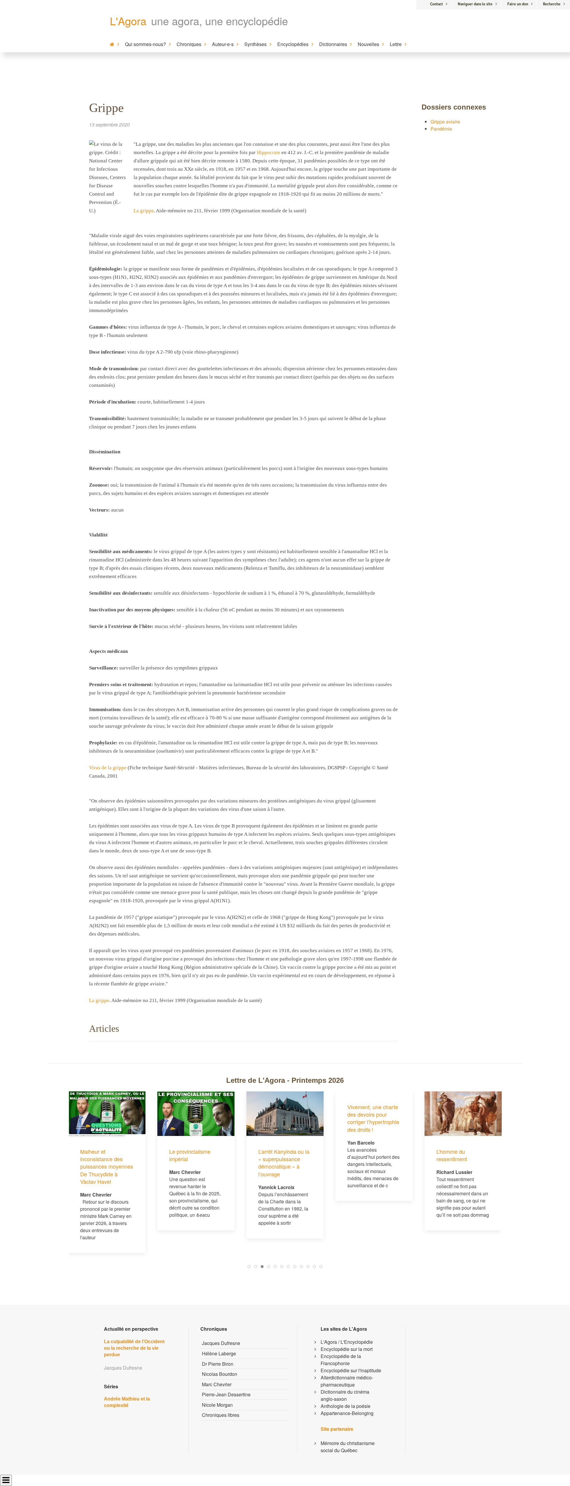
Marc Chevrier (217, 1384)
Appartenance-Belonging (347, 1413)
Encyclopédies (292, 44)
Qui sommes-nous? (145, 44)
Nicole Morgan (217, 1404)
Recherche (551, 4)
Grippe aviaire (445, 121)
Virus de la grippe (107, 767)
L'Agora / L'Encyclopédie (347, 1341)
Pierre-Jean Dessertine (226, 1394)
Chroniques (189, 44)
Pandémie (441, 128)
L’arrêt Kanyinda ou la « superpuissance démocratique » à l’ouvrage (283, 1163)
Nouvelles (368, 44)
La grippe (144, 210)
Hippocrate (268, 152)
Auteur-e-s (223, 44)
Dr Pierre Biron (217, 1363)
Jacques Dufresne (221, 1343)
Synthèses (255, 44)
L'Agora (128, 20)
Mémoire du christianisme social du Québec (348, 1447)
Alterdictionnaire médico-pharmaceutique (347, 1381)
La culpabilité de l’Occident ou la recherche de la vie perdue (134, 1348)
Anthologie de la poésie (345, 1406)
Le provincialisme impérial (189, 1155)
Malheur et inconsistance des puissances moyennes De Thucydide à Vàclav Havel (106, 1166)
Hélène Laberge (219, 1353)
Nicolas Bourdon (219, 1374)
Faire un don (517, 4)
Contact (436, 4)
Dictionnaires (333, 44)
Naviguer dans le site (475, 4)
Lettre (396, 44)
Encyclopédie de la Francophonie (341, 1360)
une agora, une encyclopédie (219, 20)
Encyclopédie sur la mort (347, 1349)
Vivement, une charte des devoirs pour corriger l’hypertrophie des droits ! (373, 1118)
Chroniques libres (220, 1414)
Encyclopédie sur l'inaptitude (351, 1370)
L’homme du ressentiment (451, 1155)
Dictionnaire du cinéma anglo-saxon (345, 1395)
